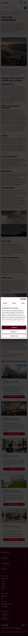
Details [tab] (14, 303)
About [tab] (23, 303)
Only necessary (14, 335)
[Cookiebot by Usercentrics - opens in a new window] (20, 299)
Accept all (14, 327)
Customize (13, 331)
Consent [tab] (5, 303)
